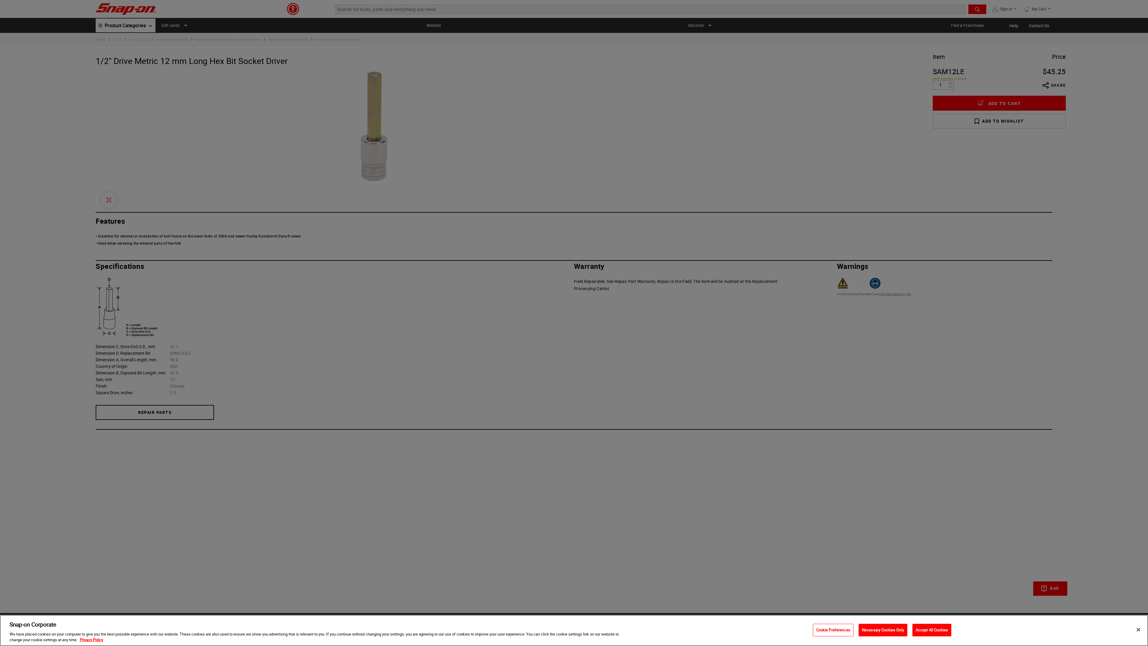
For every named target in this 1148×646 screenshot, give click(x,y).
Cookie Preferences (833, 630)
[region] (574, 630)
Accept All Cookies (932, 630)
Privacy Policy (91, 639)
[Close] (1138, 629)
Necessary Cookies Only (883, 630)
